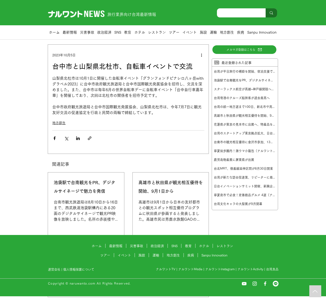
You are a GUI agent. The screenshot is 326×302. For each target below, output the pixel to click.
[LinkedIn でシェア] (78, 138)
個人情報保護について (79, 269)
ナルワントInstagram (220, 269)
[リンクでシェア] (89, 138)
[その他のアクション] (201, 55)
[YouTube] (244, 283)
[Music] (315, 291)
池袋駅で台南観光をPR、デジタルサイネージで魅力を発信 (84, 186)
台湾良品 (272, 269)
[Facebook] (265, 283)
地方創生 (59, 123)
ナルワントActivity (250, 269)
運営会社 (54, 269)
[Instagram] (255, 283)
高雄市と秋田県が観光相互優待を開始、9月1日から (170, 186)
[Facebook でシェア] (54, 138)
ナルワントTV (165, 269)
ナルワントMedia (190, 269)
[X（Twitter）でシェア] (66, 138)
